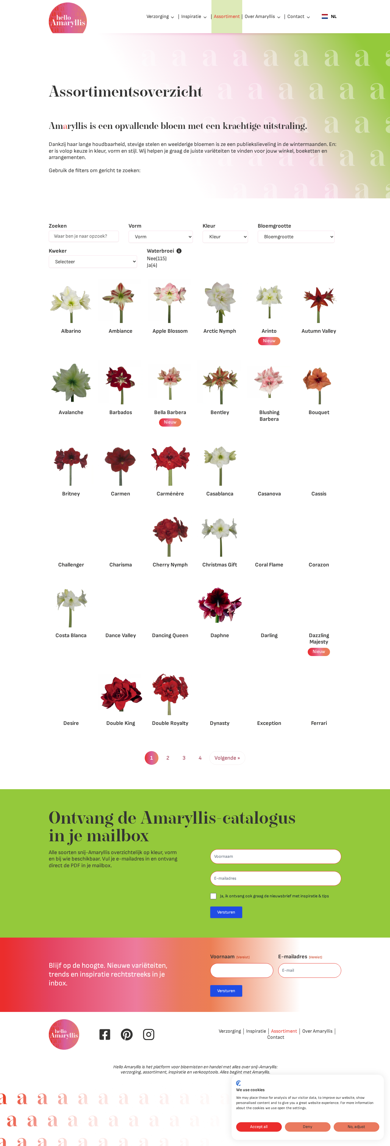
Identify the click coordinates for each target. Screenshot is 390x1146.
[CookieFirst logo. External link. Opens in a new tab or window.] (238, 1083)
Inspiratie (191, 17)
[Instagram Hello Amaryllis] (149, 1034)
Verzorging (158, 17)
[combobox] (329, 17)
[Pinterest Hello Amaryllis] (127, 1034)
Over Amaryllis (260, 17)
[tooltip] (179, 251)
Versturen (226, 912)
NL (334, 16)
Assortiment (227, 17)
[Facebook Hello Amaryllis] (105, 1034)
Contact (295, 17)
